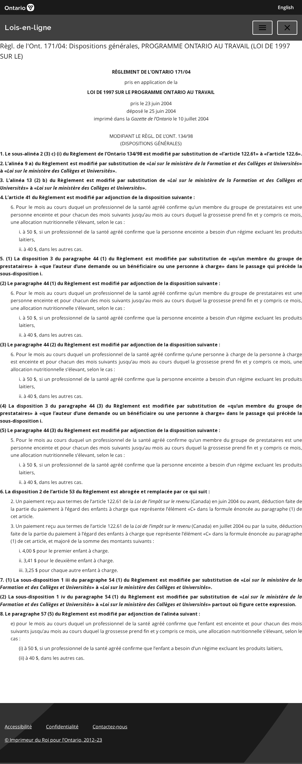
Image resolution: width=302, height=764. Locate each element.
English (286, 7)
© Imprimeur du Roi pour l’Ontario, (53, 740)
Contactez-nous (110, 726)
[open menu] (262, 28)
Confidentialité (62, 726)
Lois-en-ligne (28, 27)
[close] (287, 28)
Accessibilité (18, 726)
